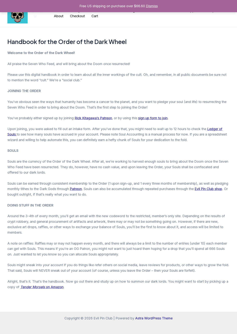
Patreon (76, 189)
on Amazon (42, 287)
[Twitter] (35, 16)
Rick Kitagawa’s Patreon (93, 118)
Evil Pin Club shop (208, 189)
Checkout (77, 16)
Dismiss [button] (152, 6)
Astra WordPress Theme (154, 318)
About (58, 16)
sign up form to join (153, 118)
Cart (94, 16)
